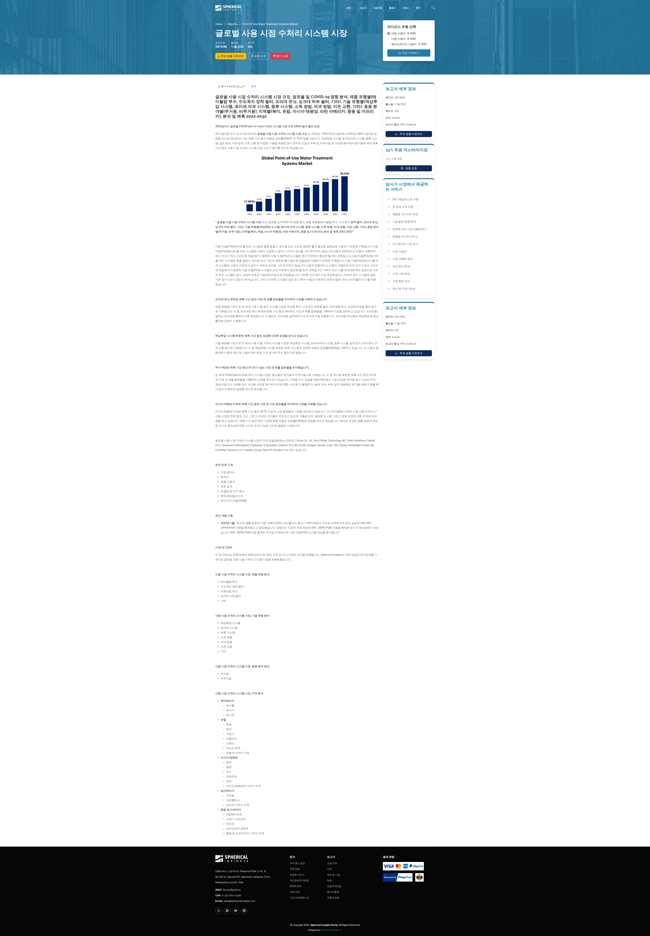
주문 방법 (295, 869)
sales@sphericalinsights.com (239, 901)
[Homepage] (250, 858)
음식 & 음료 (333, 892)
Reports (232, 24)
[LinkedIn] (244, 910)
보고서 (363, 7)
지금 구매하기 (410, 52)
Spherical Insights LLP (331, 930)
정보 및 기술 (333, 874)
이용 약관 (295, 892)
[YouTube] (235, 910)
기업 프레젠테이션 (299, 897)
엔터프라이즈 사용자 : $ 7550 (409, 44)
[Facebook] (227, 910)
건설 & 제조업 (334, 886)
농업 (329, 880)
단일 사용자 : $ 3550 (403, 33)
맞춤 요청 (260, 56)
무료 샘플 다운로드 (232, 56)
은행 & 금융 (333, 897)
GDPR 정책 (295, 886)
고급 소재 (332, 863)
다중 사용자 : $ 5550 (403, 38)
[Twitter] (218, 910)
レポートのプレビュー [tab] (231, 86)
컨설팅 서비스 (297, 874)
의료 (329, 869)
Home (218, 24)
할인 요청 (282, 56)
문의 (418, 7)
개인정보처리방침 (299, 880)
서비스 (406, 7)
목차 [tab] (253, 86)
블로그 (392, 7)
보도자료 (378, 7)
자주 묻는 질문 (297, 863)
